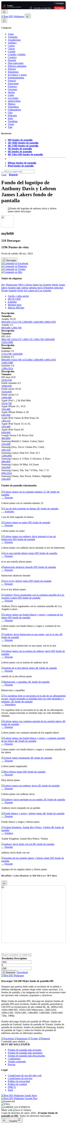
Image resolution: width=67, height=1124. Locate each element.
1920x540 (6, 380)
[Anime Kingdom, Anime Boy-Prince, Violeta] (2, 834)
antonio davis (36, 287)
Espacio (12, 80)
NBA (21, 284)
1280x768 (16, 327)
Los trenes (13, 98)
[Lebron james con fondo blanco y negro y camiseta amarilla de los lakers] (2, 744)
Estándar (12, 301)
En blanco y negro (17, 74)
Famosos (12, 86)
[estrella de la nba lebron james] (2, 671)
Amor (11, 34)
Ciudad (11, 51)
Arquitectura (14, 39)
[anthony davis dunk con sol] (2, 847)
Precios (11, 1064)
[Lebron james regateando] (2, 761)
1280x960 (38, 359)
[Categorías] (4, 11)
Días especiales (15, 63)
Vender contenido (17, 1061)
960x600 (6, 322)
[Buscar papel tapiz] (2, 172)
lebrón (55, 284)
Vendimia (13, 121)
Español (13, 1121)
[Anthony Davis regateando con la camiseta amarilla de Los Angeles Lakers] (2, 601)
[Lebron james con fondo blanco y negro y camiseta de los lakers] (2, 621)
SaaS (10, 1090)
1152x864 (27, 359)
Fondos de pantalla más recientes (24, 1050)
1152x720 (16, 322)
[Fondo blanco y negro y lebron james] (2, 817)
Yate (10, 127)
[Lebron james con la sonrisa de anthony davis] (2, 657)
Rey (3, 284)
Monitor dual (14, 304)
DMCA (12, 1087)
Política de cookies (17, 1084)
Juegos (11, 92)
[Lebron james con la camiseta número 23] (2, 498)
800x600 (6, 359)
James (62, 284)
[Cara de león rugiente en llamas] (2, 512)
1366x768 (38, 339)
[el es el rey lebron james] (2, 584)
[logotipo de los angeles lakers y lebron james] (2, 864)
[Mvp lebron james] (2, 775)
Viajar (11, 124)
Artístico (12, 42)
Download (10, 972)
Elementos (13, 71)
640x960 (5, 415)
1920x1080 (7, 342)
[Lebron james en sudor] (2, 526)
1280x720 (27, 339)
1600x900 (49, 339)
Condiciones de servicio (20, 1078)
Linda (11, 95)
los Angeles (45, 284)
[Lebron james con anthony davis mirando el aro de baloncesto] (2, 543)
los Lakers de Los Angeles (37, 290)
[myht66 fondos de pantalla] (7, 226)
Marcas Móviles (16, 307)
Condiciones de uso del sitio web (25, 1075)
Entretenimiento (16, 77)
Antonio (12, 290)
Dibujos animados (17, 66)
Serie (10, 118)
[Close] (4, 883)
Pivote (4, 290)
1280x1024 (7, 368)
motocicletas (14, 101)
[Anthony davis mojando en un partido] (2, 803)
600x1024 (6, 473)
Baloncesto (12, 284)
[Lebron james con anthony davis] (2, 789)
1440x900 (38, 322)
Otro (10, 112)
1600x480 (6, 397)
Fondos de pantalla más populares (25, 1052)
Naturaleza (13, 106)
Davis (20, 290)
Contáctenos (14, 1058)
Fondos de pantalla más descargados (26, 1055)
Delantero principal (53, 287)
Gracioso (12, 89)
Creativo (12, 57)
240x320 (5, 420)
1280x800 (27, 322)
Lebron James (31, 284)
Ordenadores (14, 109)
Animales (13, 37)
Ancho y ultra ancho (18, 296)
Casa (3, 174)
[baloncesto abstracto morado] (2, 570)
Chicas (11, 48)
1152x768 (6, 354)
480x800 (5, 438)
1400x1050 (50, 359)
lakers (4, 287)
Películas (12, 115)
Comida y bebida (16, 54)
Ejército (12, 69)
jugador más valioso (18, 287)
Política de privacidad (19, 1081)
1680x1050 (50, 322)
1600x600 (6, 386)
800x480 (6, 327)
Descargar (11, 260)
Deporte (12, 60)
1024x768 (16, 359)
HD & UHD (14, 299)
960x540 (6, 339)
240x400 (5, 479)
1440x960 (17, 354)
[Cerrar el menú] (4, 20)
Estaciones (13, 83)
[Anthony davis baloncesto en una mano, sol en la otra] (2, 641)
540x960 (5, 467)
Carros (11, 45)
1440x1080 (7, 362)
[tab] (37, 296)
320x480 (5, 409)
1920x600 (6, 391)
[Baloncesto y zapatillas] (2, 685)
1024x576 (16, 339)
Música (11, 103)
